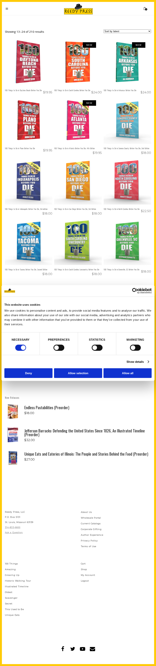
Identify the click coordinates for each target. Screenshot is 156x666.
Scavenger (11, 598)
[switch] (58, 348)
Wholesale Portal (91, 518)
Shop (84, 569)
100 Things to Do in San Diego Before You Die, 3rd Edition (75, 209)
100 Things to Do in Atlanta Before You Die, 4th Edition (74, 148)
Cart (83, 564)
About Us (86, 512)
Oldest (9, 592)
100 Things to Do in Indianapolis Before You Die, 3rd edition (26, 209)
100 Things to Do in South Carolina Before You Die (72, 90)
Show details (135, 361)
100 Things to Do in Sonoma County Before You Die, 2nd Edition (126, 148)
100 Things (11, 564)
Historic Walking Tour (18, 581)
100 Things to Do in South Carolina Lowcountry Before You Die (76, 269)
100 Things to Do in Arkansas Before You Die (120, 90)
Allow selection (78, 373)
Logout (85, 581)
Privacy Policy (89, 541)
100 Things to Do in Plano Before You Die (20, 148)
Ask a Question (14, 533)
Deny (28, 373)
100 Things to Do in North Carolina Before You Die (122, 209)
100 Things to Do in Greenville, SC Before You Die (121, 269)
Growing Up (12, 575)
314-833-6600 (12, 527)
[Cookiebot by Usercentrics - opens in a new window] (135, 291)
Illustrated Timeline (17, 587)
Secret (9, 604)
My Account (88, 575)
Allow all (127, 373)
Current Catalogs (91, 524)
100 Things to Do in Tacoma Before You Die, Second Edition (26, 269)
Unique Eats (12, 615)
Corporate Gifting (91, 529)
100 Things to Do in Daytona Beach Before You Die (23, 90)
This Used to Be (14, 609)
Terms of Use (88, 546)
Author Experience (92, 535)
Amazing (10, 569)
